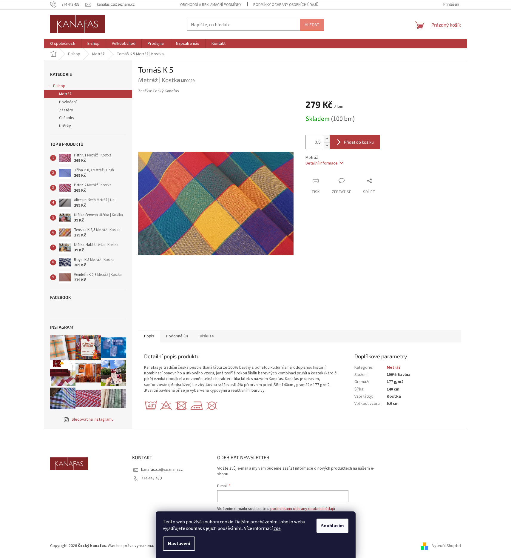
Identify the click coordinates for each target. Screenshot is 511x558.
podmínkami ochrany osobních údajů (302, 509)
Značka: (158, 91)
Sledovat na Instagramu (93, 419)
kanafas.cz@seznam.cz (162, 470)
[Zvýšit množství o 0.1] (327, 138)
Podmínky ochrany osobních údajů (285, 4)
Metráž (65, 94)
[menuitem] (62, 43)
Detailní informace (321, 163)
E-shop (59, 86)
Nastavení (179, 543)
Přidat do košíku (359, 142)
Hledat (312, 24)
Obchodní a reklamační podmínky (210, 4)
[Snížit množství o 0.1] (327, 145)
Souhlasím (332, 525)
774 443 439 (151, 478)
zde (277, 528)
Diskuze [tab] (207, 336)
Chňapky (66, 118)
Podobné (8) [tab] (177, 336)
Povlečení (68, 102)
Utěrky (65, 126)
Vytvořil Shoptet (446, 546)
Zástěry (66, 110)
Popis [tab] (149, 336)
